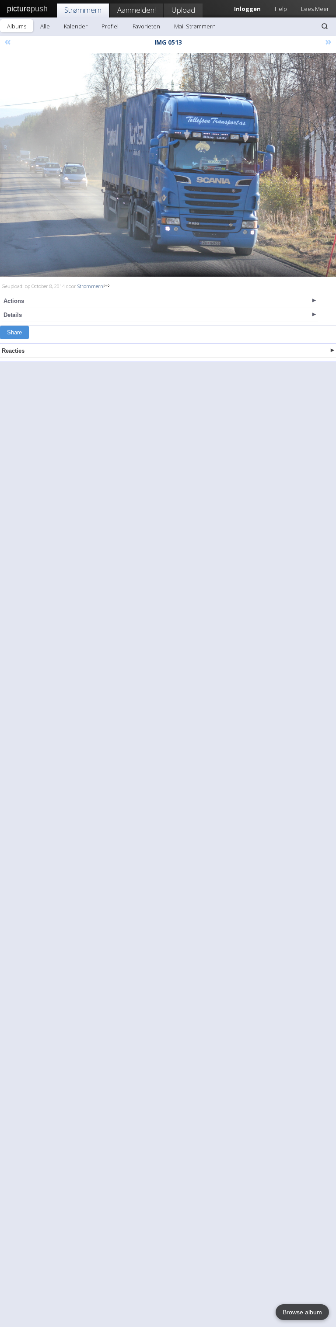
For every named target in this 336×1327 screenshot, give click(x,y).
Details (13, 315)
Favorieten (146, 26)
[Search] (325, 26)
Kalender (76, 26)
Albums (16, 26)
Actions (14, 301)
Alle (45, 26)
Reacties (13, 350)
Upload (183, 10)
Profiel (110, 26)
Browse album (302, 1312)
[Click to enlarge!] (168, 165)
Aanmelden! (136, 10)
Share (14, 332)
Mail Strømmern (195, 26)
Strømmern (83, 10)
